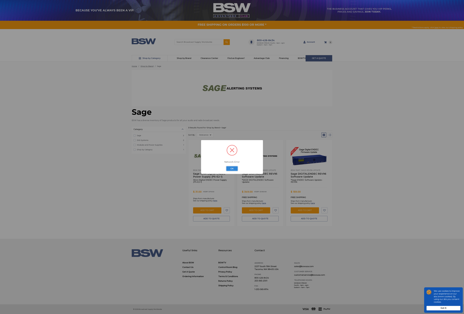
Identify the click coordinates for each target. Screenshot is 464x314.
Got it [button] (443, 308)
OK (232, 168)
